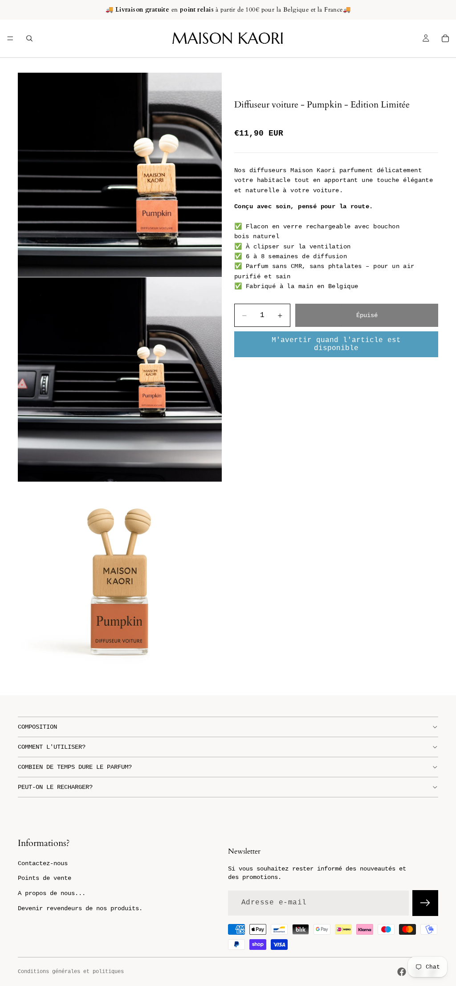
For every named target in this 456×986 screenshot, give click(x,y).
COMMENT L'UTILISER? (52, 747)
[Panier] (445, 38)
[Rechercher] (29, 38)
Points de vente (44, 878)
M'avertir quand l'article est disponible (336, 344)
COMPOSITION (37, 726)
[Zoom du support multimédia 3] (120, 584)
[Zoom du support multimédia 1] (120, 175)
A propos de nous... (52, 893)
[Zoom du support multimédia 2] (120, 379)
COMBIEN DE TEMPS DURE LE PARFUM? (75, 767)
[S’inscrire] (425, 903)
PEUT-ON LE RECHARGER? (55, 787)
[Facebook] (401, 971)
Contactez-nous (43, 863)
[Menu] (10, 38)
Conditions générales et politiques (71, 972)
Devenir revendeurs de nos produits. (80, 908)
